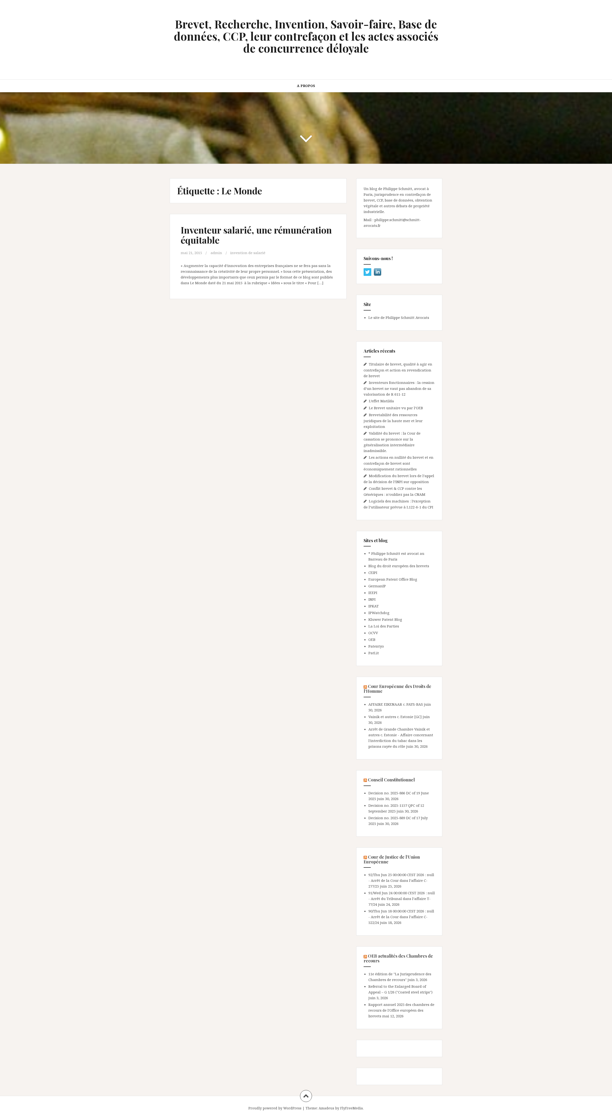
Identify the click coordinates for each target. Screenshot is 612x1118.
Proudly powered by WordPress (274, 1108)
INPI (372, 599)
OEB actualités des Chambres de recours (398, 958)
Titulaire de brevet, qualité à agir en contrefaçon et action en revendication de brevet (398, 370)
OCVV (373, 632)
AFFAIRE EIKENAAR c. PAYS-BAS (395, 704)
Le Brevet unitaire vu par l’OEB (396, 407)
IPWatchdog (378, 612)
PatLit (373, 652)
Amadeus (326, 1108)
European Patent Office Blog (392, 579)
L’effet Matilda (381, 400)
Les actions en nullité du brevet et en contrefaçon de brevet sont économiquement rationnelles (398, 463)
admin (216, 252)
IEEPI (372, 592)
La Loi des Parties (383, 626)
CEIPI (372, 572)
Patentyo (376, 646)
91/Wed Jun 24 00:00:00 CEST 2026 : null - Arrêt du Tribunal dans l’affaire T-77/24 (401, 898)
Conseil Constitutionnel (391, 780)
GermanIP (377, 586)
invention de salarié (247, 252)
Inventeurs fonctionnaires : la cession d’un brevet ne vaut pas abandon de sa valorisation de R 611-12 (399, 388)
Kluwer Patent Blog (385, 619)
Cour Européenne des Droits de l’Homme (397, 688)
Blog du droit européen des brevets (398, 565)
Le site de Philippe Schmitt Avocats (398, 317)
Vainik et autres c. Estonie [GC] (395, 716)
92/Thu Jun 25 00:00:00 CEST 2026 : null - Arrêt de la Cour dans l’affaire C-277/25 (401, 880)
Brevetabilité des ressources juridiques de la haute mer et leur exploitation (393, 420)
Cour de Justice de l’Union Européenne (392, 859)
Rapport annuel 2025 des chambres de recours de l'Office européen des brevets (401, 1010)
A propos (306, 85)
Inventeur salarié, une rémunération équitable (256, 235)
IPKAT (373, 606)
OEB (371, 639)
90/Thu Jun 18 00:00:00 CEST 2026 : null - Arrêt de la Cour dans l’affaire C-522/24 (401, 917)
